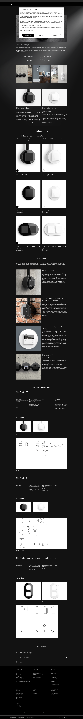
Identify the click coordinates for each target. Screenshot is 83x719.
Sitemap (65, 712)
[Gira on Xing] (67, 717)
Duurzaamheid (61, 1)
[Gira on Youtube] (64, 717)
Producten (14, 717)
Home (11, 717)
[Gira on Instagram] (62, 717)
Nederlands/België (68, 1)
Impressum (18, 712)
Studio (28, 717)
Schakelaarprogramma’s (21, 717)
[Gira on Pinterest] (69, 717)
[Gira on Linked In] (66, 717)
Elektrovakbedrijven (21, 1)
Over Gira (51, 1)
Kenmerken (32, 717)
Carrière (56, 1)
